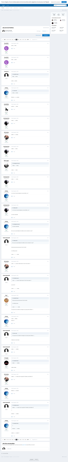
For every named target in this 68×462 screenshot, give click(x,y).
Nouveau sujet (38, 35)
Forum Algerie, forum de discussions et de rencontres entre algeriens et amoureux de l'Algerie (25, 2)
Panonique (64, 19)
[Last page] (30, 39)
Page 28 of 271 (34, 39)
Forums (3, 7)
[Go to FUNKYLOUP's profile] (52, 20)
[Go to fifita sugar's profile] (6, 165)
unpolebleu (6, 104)
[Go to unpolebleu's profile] (6, 109)
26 (12, 39)
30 (20, 39)
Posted (14, 43)
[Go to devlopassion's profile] (6, 123)
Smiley (6, 87)
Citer (14, 48)
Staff (11, 7)
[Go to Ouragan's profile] (6, 363)
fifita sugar (6, 160)
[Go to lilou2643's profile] (6, 48)
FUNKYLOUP (56, 19)
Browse (3, 5)
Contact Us (36, 459)
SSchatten (6, 132)
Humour (11, 31)
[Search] (65, 5)
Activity (8, 5)
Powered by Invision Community (34, 460)
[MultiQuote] (12, 48)
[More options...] (48, 43)
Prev (5, 39)
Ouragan (6, 357)
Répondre (46, 35)
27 (14, 39)
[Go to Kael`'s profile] (6, 300)
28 (16, 39)
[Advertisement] (19, 19)
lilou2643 (6, 43)
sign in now (24, 444)
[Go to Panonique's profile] (60, 20)
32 (23, 39)
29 (18, 39)
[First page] (2, 39)
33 (25, 39)
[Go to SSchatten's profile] (6, 137)
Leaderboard (22, 7)
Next (28, 39)
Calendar (7, 7)
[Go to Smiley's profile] (6, 93)
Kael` (6, 295)
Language (31, 459)
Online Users (16, 7)
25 (10, 39)
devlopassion (6, 118)
